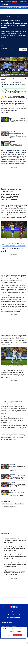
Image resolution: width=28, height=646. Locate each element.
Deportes (11, 631)
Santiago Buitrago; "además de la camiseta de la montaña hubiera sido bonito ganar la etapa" (14, 548)
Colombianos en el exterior (9, 536)
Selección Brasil (19, 503)
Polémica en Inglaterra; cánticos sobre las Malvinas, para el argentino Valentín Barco (18, 144)
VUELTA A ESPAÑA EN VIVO (19, 7)
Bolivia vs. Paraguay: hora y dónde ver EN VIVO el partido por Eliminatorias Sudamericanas (17, 485)
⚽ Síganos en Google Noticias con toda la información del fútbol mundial (15, 244)
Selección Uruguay (7, 503)
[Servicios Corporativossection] (26, 626)
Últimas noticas (8, 1)
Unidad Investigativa (23, 1)
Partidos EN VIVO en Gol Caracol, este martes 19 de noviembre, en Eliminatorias (16, 494)
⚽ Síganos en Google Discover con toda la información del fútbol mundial (15, 96)
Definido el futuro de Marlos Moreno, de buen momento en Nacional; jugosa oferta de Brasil (15, 556)
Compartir (24, 49)
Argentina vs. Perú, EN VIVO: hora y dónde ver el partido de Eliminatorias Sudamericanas (17, 477)
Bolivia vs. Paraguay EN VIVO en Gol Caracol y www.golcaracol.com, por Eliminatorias (17, 468)
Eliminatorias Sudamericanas (9, 506)
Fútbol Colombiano (8, 553)
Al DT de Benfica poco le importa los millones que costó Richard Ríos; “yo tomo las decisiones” (15, 564)
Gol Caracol (14, 1)
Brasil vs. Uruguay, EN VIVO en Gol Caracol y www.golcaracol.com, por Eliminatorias (18, 120)
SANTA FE (9, 7)
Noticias (19, 631)
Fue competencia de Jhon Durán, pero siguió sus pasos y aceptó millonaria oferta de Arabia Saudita (17, 135)
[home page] (2, 1)
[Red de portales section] (26, 622)
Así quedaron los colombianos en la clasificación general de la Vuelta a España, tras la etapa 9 (14, 572)
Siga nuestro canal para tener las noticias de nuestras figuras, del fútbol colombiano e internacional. (15, 91)
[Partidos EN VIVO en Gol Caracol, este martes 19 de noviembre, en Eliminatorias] (5, 492)
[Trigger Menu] (2, 4)
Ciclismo (6, 544)
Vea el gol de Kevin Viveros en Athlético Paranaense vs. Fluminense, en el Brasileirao (15, 540)
